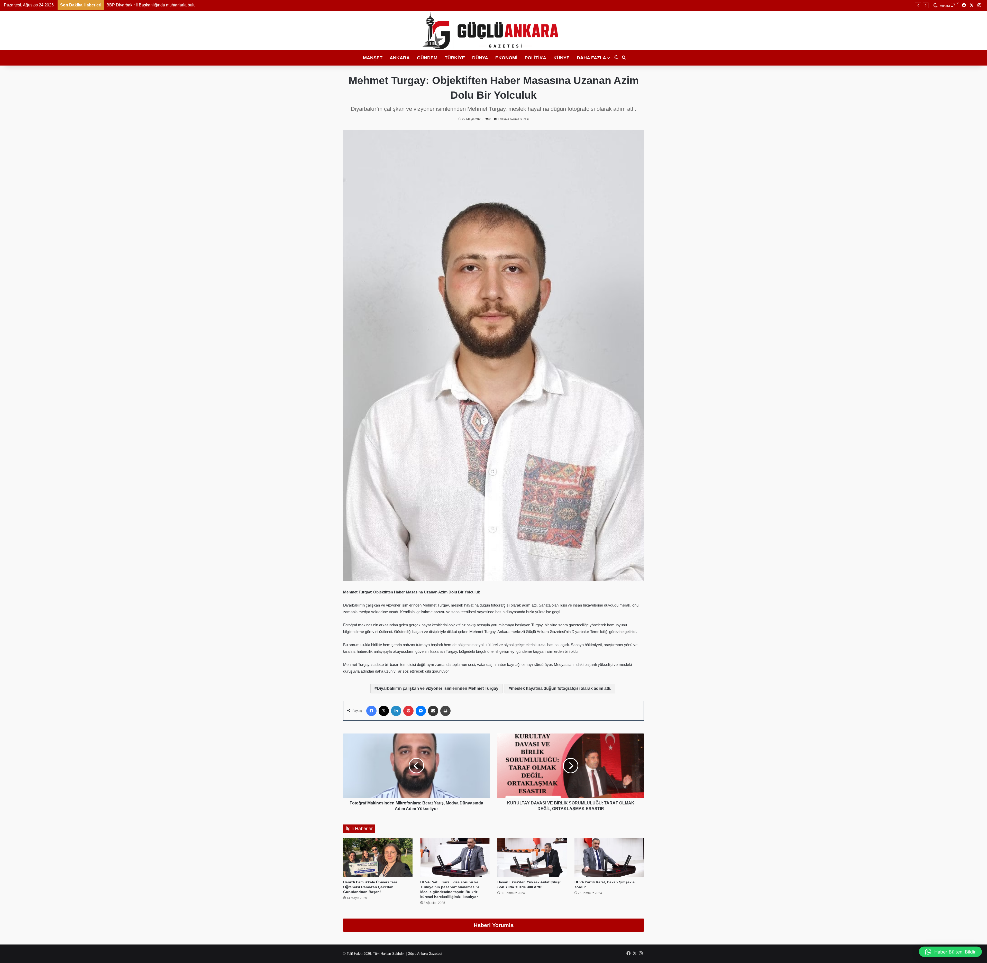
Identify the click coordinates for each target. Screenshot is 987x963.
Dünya (480, 57)
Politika (535, 57)
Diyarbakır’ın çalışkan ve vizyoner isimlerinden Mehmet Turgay (437, 688)
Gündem (427, 57)
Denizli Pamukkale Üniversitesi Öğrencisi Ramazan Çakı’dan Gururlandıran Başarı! (370, 887)
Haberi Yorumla (494, 925)
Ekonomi (506, 57)
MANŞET (372, 57)
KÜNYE (561, 57)
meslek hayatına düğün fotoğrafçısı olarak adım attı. (561, 688)
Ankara (400, 57)
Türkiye (455, 57)
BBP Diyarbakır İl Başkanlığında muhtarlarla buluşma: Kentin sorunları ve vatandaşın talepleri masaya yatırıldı (206, 5)
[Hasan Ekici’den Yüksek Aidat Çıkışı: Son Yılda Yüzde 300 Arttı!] (532, 857)
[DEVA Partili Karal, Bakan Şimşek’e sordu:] (609, 857)
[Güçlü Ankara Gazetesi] (493, 30)
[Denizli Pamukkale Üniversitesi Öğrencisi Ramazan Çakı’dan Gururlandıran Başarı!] (378, 857)
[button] (950, 952)
